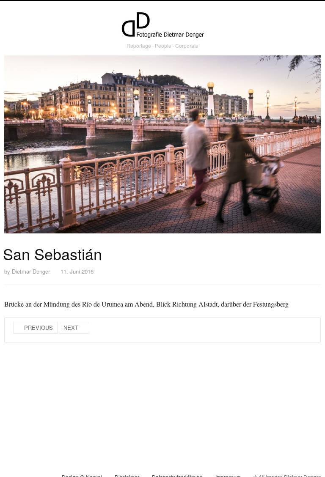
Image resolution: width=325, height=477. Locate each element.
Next (70, 327)
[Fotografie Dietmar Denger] (162, 25)
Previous (38, 327)
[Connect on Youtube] (41, 468)
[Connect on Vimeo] (26, 468)
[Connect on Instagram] (10, 468)
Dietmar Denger (31, 271)
